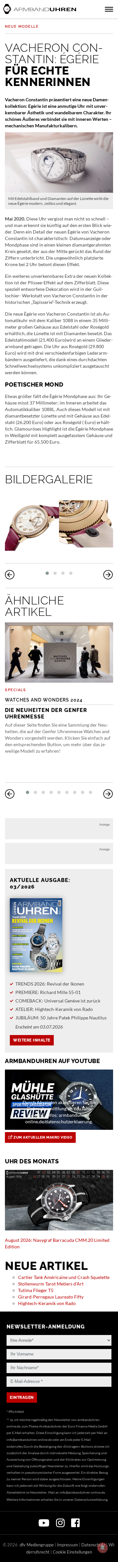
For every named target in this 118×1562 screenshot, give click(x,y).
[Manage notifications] (102, 1547)
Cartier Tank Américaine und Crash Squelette (63, 1277)
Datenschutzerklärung (91, 1499)
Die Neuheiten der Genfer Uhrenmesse (46, 708)
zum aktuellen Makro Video (42, 1137)
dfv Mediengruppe (37, 1544)
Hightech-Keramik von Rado (47, 1303)
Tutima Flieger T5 (35, 1290)
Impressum (67, 1544)
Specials (15, 690)
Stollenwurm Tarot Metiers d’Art (51, 1283)
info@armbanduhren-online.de (29, 1439)
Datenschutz (93, 1544)
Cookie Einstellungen (72, 1552)
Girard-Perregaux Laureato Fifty (51, 1296)
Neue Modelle (22, 26)
